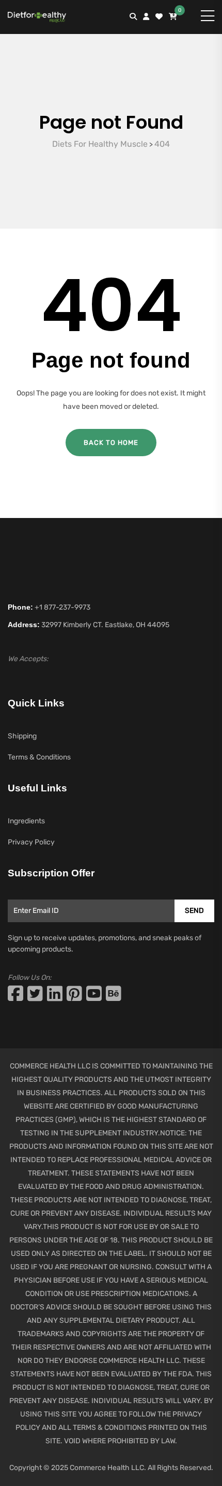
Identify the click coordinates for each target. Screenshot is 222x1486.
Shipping (22, 736)
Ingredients (26, 821)
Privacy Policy (31, 842)
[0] (173, 17)
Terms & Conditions (39, 757)
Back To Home (111, 442)
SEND (194, 910)
